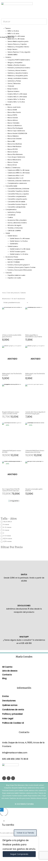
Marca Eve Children (15, 139)
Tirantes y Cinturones (15, 228)
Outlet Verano (12, 236)
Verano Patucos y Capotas (17, 44)
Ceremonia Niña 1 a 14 (15, 175)
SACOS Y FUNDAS (14, 262)
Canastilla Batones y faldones (18, 189)
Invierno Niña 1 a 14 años (16, 99)
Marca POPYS (12, 115)
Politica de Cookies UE (13, 722)
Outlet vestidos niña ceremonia (35, 791)
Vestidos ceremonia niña (28, 793)
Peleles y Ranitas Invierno (17, 65)
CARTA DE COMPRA (14, 231)
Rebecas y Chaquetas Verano (18, 47)
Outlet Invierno (13, 246)
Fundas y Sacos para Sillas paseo (20, 270)
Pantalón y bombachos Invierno (19, 68)
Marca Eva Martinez (15, 144)
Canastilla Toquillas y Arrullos (18, 191)
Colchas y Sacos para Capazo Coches (21, 267)
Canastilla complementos (17, 196)
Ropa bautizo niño (34, 796)
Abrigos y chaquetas (15, 63)
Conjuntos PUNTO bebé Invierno (19, 60)
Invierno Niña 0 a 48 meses (17, 94)
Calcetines (11, 215)
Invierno (8, 57)
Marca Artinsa (13, 120)
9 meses (6, 524)
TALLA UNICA (7, 522)
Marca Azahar (13, 152)
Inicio (4, 293)
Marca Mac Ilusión (14, 112)
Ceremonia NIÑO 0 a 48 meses (19, 173)
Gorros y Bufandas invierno (17, 223)
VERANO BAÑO (12, 55)
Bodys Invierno (13, 89)
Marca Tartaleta (13, 123)
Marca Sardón (13, 118)
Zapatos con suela (14, 278)
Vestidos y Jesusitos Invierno (18, 73)
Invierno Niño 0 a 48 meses (17, 97)
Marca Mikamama (14, 160)
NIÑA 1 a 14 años (13, 31)
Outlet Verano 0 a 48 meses (20, 239)
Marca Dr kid (12, 165)
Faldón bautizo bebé (19, 796)
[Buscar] (44, 21)
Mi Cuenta (7, 666)
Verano (8, 28)
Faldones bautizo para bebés (12, 791)
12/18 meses (7, 541)
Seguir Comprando (19, 854)
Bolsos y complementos (16, 259)
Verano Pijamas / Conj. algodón (19, 52)
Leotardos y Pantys (14, 81)
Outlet (8, 233)
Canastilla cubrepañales (16, 207)
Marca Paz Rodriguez (15, 128)
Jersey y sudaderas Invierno (18, 78)
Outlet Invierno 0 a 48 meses (20, 249)
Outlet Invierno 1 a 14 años (19, 254)
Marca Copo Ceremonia (16, 131)
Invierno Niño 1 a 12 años (16, 102)
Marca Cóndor (13, 162)
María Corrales (27, 804)
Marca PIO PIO (13, 149)
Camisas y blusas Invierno (17, 70)
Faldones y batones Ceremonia (19, 181)
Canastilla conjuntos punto (17, 199)
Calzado (9, 273)
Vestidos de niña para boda (20, 798)
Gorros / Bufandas (14, 83)
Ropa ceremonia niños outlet (33, 788)
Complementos (11, 210)
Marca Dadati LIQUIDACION (17, 133)
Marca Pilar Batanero (15, 154)
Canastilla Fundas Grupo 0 (17, 204)
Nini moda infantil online (35, 785)
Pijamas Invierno (13, 91)
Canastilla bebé (11, 186)
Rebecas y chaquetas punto (18, 76)
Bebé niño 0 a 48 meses (16, 39)
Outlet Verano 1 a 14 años (19, 241)
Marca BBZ (11, 141)
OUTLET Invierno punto (17, 252)
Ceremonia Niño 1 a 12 (15, 178)
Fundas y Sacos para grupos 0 (19, 265)
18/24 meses (7, 539)
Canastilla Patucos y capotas (18, 194)
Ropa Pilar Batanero (17, 785)
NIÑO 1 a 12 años (13, 34)
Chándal (11, 86)
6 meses (6, 530)
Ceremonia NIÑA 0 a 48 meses (18, 170)
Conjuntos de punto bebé (13, 788)
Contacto (7, 674)
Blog (4, 678)
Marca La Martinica (15, 126)
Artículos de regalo (14, 225)
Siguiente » (15, 501)
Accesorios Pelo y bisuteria (17, 220)
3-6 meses (7, 536)
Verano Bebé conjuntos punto (18, 41)
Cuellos (10, 217)
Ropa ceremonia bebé (10, 793)
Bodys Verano (12, 49)
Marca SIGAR (12, 110)
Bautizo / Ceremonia (13, 168)
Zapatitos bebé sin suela (16, 275)
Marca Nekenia (13, 136)
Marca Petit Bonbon (14, 147)
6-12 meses (7, 527)
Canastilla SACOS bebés (16, 202)
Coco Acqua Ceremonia (16, 157)
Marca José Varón (14, 107)
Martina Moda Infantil (39, 798)
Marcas (8, 105)
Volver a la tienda (25, 832)
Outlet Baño (14, 244)
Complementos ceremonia (17, 183)
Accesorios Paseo (12, 257)
